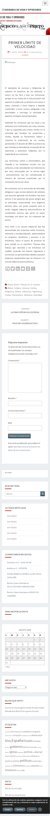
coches (33, 288)
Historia (26, 747)
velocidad (38, 295)
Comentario (14, 360)
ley (33, 752)
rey (12, 766)
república (7, 766)
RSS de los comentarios (15, 795)
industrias (26, 291)
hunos (7, 752)
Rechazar (20, 810)
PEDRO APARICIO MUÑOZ (18, 574)
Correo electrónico (17, 410)
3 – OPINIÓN (21, 568)
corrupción (17, 735)
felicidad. (37, 741)
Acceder (8, 472)
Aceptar (7, 810)
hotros (39, 747)
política (8, 761)
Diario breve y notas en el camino (24, 284)
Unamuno (10, 770)
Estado (28, 741)
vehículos (28, 295)
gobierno (16, 746)
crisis (29, 735)
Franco (7, 747)
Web (10, 423)
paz (24, 756)
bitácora (18, 731)
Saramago (18, 707)
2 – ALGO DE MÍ (24, 562)
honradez (33, 747)
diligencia (9, 291)
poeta (28, 756)
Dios (8, 740)
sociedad (27, 766)
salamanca (19, 765)
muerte (13, 756)
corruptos (24, 735)
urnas (19, 770)
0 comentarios (34, 52)
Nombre (12, 398)
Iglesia (13, 752)
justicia (28, 752)
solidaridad (34, 766)
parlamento (17, 295)
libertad (38, 751)
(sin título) (11, 516)
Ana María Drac (18, 711)
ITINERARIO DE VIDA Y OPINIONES (21, 9)
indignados (20, 752)
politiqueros (35, 756)
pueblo (34, 761)
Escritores (9, 707)
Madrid (7, 756)
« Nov (7, 666)
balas (10, 288)
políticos (26, 760)
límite (8, 295)
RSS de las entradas (13, 788)
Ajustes (31, 810)
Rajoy (40, 761)
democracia (36, 735)
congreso (36, 731)
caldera (17, 288)
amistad (7, 732)
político (16, 761)
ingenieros (37, 291)
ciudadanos (27, 731)
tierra (40, 766)
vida (23, 770)
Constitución (8, 735)
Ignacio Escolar (32, 711)
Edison (18, 291)
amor (12, 731)
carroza (25, 288)
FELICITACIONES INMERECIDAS (21, 586)
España (17, 740)
